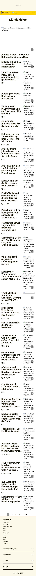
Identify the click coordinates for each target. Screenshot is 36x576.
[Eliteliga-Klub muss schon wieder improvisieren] (29, 65)
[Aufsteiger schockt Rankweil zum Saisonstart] (29, 98)
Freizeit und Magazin (10, 549)
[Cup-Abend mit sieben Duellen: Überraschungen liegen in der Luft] (29, 486)
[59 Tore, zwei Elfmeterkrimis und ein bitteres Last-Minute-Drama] (29, 357)
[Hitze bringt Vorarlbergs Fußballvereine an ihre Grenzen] (29, 313)
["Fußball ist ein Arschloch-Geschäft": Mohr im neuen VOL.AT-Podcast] (29, 296)
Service (5, 560)
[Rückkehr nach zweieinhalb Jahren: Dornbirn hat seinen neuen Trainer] (29, 373)
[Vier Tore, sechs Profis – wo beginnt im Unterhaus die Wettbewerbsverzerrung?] (29, 451)
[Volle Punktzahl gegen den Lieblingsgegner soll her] (29, 262)
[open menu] (34, 12)
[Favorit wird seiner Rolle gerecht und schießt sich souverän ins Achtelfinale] (29, 214)
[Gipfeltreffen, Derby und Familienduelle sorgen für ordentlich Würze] (29, 245)
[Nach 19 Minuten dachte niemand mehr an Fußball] (29, 184)
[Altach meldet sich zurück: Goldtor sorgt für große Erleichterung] (29, 171)
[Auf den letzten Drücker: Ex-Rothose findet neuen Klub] (18, 39)
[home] (18, 13)
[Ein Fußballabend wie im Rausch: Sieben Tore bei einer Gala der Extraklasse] (29, 199)
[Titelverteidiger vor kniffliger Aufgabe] (29, 434)
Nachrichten (7, 520)
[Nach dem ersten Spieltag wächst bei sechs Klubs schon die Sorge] (29, 418)
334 (25, 514)
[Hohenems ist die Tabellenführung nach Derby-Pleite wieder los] (29, 137)
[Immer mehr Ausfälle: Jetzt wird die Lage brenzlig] (29, 125)
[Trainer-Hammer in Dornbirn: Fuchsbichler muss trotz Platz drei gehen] (29, 470)
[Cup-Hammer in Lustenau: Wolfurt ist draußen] (29, 389)
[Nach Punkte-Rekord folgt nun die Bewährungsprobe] (29, 503)
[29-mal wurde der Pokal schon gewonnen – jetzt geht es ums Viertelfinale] (29, 80)
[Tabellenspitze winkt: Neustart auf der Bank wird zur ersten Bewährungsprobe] (29, 341)
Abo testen (5, 12)
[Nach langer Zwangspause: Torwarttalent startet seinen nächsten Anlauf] (29, 280)
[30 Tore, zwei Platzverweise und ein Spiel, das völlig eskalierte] (29, 110)
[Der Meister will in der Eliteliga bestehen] (29, 327)
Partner (5, 566)
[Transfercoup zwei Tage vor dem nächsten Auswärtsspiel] (29, 226)
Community (7, 555)
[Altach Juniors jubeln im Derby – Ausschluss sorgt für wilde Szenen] (29, 155)
